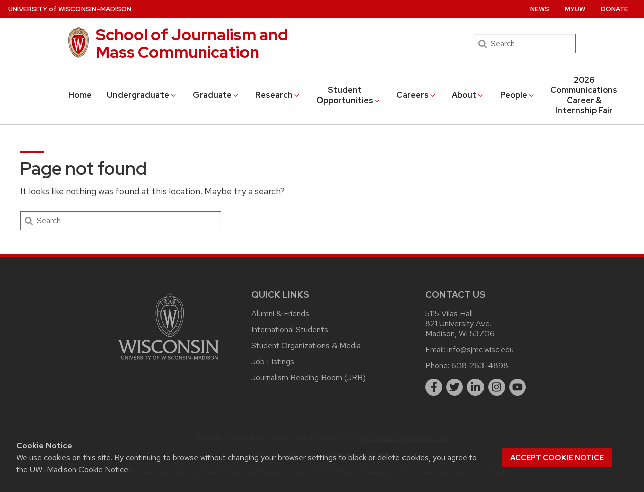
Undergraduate (138, 95)
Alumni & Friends (280, 313)
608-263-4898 (479, 365)
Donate (614, 9)
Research (274, 95)
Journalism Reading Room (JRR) (308, 377)
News (539, 9)
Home (80, 95)
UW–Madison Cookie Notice (79, 469)
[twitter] (454, 387)
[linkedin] (475, 387)
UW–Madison (69, 9)
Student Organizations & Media (306, 345)
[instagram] (496, 387)
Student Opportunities (344, 95)
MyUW (575, 9)
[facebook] (433, 387)
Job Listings (272, 361)
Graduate (212, 95)
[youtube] (517, 387)
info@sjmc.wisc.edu (480, 349)
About (464, 95)
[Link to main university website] (168, 361)
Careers (412, 95)
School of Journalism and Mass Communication (192, 43)
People (513, 95)
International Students (289, 329)
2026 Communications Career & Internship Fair (583, 95)
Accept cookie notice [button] (557, 458)
